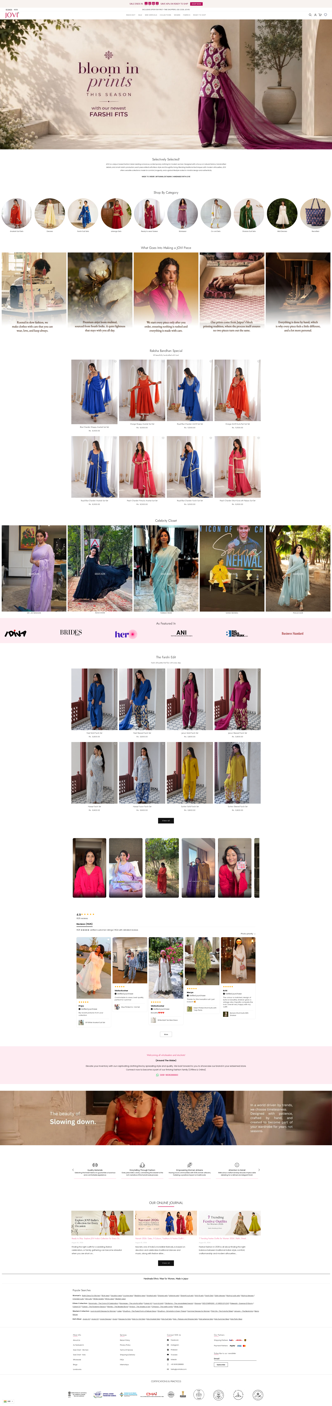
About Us (76, 1340)
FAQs (122, 1360)
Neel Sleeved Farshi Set (142, 733)
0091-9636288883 (169, 1074)
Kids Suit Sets (166, 1319)
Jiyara (115, 1319)
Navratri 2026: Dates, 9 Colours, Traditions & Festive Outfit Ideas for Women (160, 1238)
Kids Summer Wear (221, 1319)
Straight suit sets (187, 1295)
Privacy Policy (125, 1345)
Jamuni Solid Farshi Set (190, 733)
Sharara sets (163, 1295)
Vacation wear (116, 1295)
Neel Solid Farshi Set (94, 733)
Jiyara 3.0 (95, 1319)
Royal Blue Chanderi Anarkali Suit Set (94, 500)
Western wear (120, 1299)
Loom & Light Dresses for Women (103, 1311)
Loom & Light (158, 1303)
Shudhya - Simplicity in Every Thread (172, 1311)
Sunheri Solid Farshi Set (190, 806)
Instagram (175, 1345)
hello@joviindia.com (179, 1369)
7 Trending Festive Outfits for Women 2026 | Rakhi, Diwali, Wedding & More (224, 1238)
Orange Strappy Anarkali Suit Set (142, 424)
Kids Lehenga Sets (206, 1319)
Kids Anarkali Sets (153, 1319)
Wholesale (77, 1360)
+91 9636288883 (177, 1364)
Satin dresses (220, 1295)
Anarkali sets (152, 1295)
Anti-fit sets (199, 1295)
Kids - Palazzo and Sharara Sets (185, 1319)
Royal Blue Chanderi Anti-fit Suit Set (190, 424)
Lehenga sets (174, 1295)
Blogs (75, 1364)
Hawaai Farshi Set (94, 806)
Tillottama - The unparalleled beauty (179, 1303)
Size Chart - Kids (79, 1355)
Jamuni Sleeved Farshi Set (237, 733)
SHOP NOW (196, 4)
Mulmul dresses (247, 1295)
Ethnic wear (109, 1299)
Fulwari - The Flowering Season (94, 1306)
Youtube (174, 1355)
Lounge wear (128, 1295)
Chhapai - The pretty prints (162, 1306)
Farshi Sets (209, 1295)
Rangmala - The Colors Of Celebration (103, 1303)
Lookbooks (77, 1369)
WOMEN (9, 10)
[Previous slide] (5, 84)
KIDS (16, 10)
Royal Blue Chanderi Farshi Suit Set (190, 500)
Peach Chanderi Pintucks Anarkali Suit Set (142, 500)
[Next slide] (327, 84)
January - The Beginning (243, 1311)
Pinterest (174, 1350)
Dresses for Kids (125, 1319)
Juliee (119, 1311)
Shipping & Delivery (127, 1355)
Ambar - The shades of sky (139, 1306)
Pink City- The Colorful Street (222, 1311)
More (166, 1034)
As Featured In (78, 1345)
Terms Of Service (126, 1350)
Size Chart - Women (80, 1350)
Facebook (174, 1340)
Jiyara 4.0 (86, 1319)
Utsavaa (198, 1303)
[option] (166, 10)
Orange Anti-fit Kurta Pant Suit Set (238, 424)
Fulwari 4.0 (148, 1303)
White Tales (178, 1306)
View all (166, 820)
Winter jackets (98, 1299)
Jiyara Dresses (105, 1319)
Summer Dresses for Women (198, 1311)
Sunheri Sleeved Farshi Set (237, 806)
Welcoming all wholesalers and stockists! (166, 1055)
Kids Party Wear (236, 1319)
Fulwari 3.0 (77, 1306)
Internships (124, 1364)
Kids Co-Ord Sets (138, 1319)
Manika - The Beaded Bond (117, 1306)
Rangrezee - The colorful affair (131, 1303)
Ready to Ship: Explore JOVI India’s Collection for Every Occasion (97, 1238)
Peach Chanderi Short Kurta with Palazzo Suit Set (237, 500)
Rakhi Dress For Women (91, 1295)
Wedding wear (139, 1295)
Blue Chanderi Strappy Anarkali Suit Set (94, 427)
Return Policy (125, 1340)
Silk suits (88, 1299)
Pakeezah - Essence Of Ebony (241, 1303)
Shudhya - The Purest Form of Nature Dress (139, 1311)
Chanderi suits (78, 1299)
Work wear (105, 1295)
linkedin (174, 1359)
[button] (165, 14)
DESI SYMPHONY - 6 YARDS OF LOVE (215, 1303)
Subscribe (221, 1364)
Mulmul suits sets (233, 1295)
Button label (166, 84)
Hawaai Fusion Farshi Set (142, 806)
